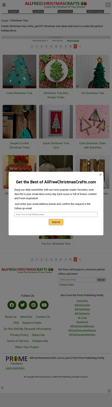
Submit (56, 222)
